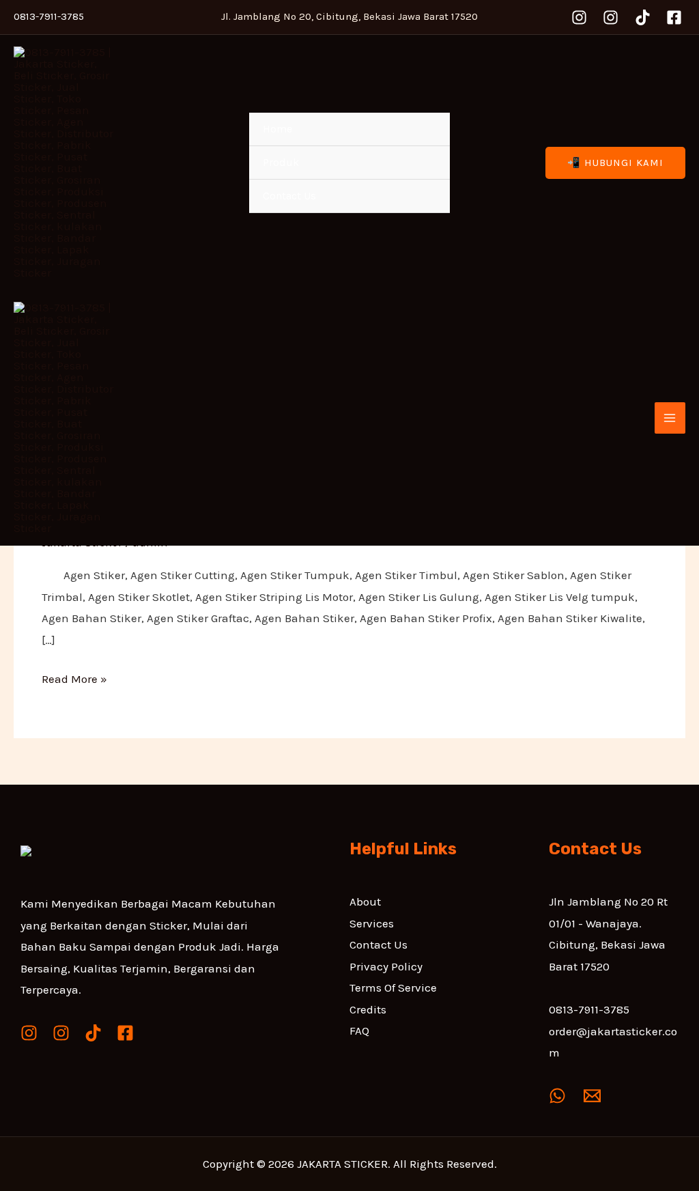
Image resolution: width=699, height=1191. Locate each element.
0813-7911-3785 (589, 1009)
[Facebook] (674, 17)
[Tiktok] (642, 17)
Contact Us (289, 195)
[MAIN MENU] (670, 418)
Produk (281, 162)
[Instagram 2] (610, 17)
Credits (368, 1009)
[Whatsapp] (557, 1095)
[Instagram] (579, 17)
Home (277, 128)
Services (372, 923)
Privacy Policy (386, 966)
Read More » (74, 677)
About (365, 901)
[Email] (592, 1095)
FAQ (359, 1030)
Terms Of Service (393, 987)
